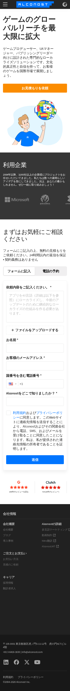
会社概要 (8, 529)
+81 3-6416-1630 (11, 652)
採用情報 (8, 582)
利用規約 (19, 413)
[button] (12, 384)
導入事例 (8, 540)
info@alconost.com (32, 652)
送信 (35, 459)
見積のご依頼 (10, 564)
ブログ (7, 535)
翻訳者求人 (9, 588)
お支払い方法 (10, 559)
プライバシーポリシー (30, 677)
